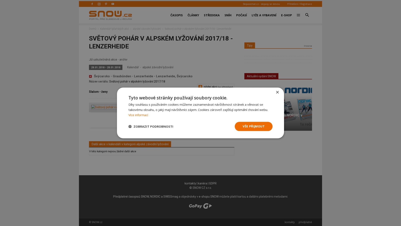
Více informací (138, 115)
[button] (150, 126)
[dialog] (200, 113)
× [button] (277, 92)
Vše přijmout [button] (254, 126)
